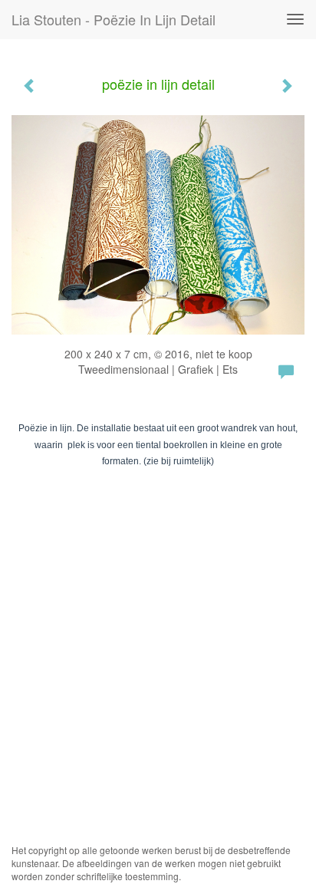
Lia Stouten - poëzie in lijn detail (114, 19)
